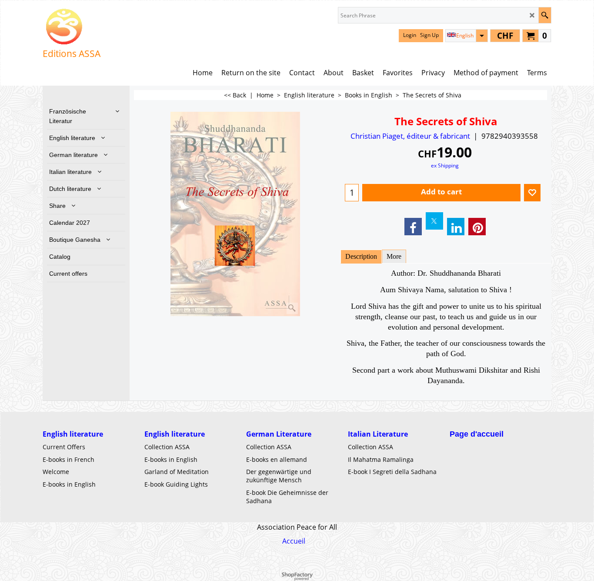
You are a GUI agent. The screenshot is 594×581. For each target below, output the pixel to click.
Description (361, 256)
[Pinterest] (477, 226)
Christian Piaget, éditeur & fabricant (410, 136)
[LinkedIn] (455, 226)
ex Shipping (445, 165)
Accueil (293, 541)
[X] (434, 221)
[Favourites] (532, 192)
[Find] (544, 15)
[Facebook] (413, 226)
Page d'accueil (477, 434)
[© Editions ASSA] (71, 26)
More (394, 256)
